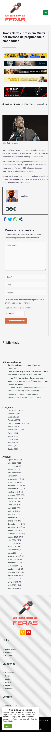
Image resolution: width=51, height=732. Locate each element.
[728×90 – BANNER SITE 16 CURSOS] (25, 55)
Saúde (10, 449)
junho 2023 (12, 582)
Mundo (10, 436)
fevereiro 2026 (14, 479)
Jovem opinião (13, 430)
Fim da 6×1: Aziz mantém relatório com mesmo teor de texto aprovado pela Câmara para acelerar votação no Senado (28, 381)
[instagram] (14, 209)
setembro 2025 (14, 495)
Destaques (12, 410)
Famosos (11, 426)
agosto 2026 (13, 460)
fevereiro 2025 (14, 518)
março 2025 (12, 514)
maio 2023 (12, 585)
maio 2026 (12, 469)
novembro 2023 (14, 566)
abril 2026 (12, 473)
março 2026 (12, 476)
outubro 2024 (13, 530)
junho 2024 (12, 543)
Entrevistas (12, 417)
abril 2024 (12, 550)
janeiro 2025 (13, 521)
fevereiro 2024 (14, 556)
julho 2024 (12, 540)
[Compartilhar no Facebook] (4, 219)
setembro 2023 (14, 572)
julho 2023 (12, 579)
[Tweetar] (10, 219)
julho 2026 (12, 463)
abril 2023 (12, 588)
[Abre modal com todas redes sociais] (20, 219)
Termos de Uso (19, 719)
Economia (11, 414)
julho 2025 (12, 501)
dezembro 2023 (14, 563)
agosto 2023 (13, 575)
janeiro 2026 (13, 482)
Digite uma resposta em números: (18, 308)
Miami (33, 150)
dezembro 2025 (14, 485)
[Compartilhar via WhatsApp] (15, 219)
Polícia (10, 442)
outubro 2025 (13, 492)
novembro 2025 (14, 489)
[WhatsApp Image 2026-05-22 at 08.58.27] (25, 71)
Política (10, 446)
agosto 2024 (13, 537)
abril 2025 (12, 511)
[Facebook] (11, 209)
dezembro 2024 (14, 524)
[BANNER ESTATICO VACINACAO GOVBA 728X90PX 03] (25, 63)
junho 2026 (12, 466)
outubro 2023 (13, 569)
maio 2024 (12, 546)
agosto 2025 (13, 498)
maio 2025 (12, 508)
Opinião (11, 439)
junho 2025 (12, 505)
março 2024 (12, 553)
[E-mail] (7, 209)
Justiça (10, 433)
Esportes (11, 420)
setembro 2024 (14, 534)
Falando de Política (15, 423)
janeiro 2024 (13, 559)
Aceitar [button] (8, 726)
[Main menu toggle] (45, 12)
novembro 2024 (14, 527)
